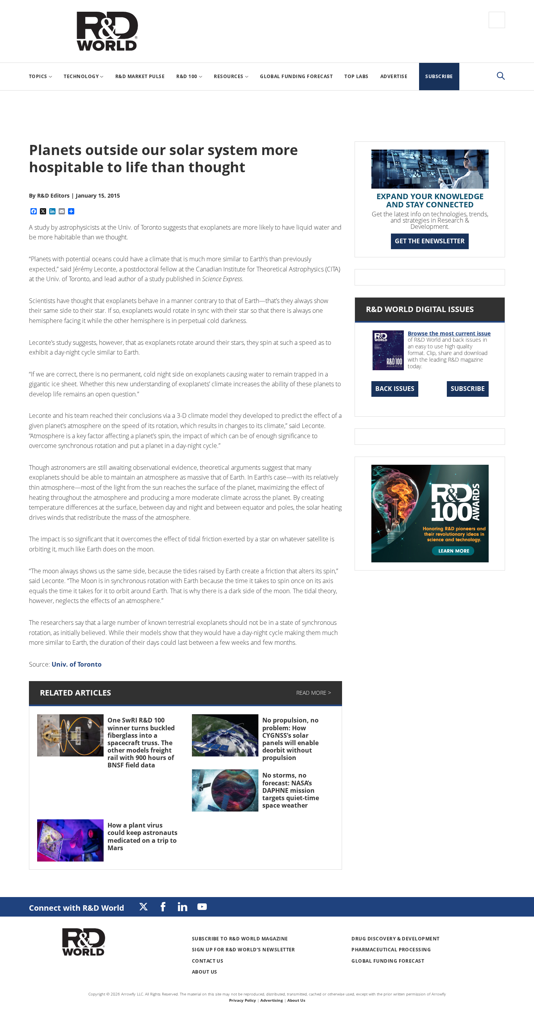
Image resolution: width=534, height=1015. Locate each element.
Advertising (271, 1000)
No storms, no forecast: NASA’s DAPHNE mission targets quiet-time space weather (290, 790)
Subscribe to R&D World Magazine (240, 938)
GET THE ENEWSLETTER (430, 241)
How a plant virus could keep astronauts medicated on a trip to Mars (142, 836)
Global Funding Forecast (387, 961)
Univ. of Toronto (77, 664)
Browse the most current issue (449, 333)
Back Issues (394, 388)
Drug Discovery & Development (395, 938)
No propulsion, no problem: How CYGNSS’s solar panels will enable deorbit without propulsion (290, 739)
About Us (204, 972)
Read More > (313, 692)
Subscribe (468, 388)
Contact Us (208, 961)
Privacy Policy (242, 1000)
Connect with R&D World (76, 908)
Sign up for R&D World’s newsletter (243, 949)
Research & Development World (107, 31)
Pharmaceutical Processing (391, 949)
